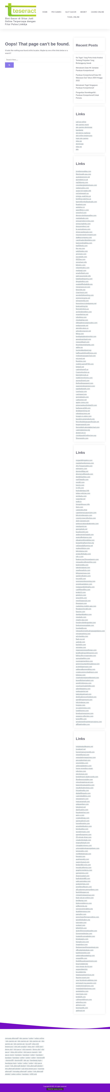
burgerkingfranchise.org (85, 543)
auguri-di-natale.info (83, 191)
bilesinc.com (80, 265)
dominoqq (79, 144)
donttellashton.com (83, 477)
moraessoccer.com (83, 287)
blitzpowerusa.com (83, 573)
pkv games (24, 1038)
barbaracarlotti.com (83, 408)
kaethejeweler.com (83, 953)
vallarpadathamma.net (84, 546)
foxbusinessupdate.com (85, 625)
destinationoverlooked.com (86, 697)
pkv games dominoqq (84, 127)
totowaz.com (80, 675)
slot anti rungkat (20, 1047)
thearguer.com (81, 603)
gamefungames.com (83, 834)
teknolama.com (81, 551)
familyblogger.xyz (82, 892)
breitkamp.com (81, 900)
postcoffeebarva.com (84, 537)
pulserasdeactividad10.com (86, 405)
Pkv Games (56, 12)
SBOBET (83, 12)
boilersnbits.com (82, 565)
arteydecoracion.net (83, 331)
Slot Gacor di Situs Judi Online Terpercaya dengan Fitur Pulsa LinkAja (20, 21)
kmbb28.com (81, 997)
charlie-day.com (82, 620)
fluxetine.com (81, 361)
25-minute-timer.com (83, 837)
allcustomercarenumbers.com (87, 889)
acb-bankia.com (82, 636)
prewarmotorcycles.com (85, 221)
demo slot (8, 1049)
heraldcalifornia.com (83, 867)
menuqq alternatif (11, 1038)
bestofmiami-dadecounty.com (87, 777)
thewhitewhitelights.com (85, 345)
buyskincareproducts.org (85, 419)
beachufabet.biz (82, 964)
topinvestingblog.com (84, 243)
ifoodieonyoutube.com (84, 779)
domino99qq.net (82, 471)
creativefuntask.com (83, 840)
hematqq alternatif (20, 1071)
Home (44, 12)
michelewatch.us (82, 193)
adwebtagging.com (83, 689)
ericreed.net (80, 358)
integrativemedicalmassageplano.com (90, 631)
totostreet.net (81, 807)
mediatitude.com (82, 218)
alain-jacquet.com (82, 521)
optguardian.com (82, 804)
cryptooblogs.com (82, 818)
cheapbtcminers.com (84, 845)
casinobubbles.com (83, 796)
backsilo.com (81, 645)
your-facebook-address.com (86, 980)
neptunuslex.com (82, 188)
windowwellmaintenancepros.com (89, 722)
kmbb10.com (81, 592)
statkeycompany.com (84, 237)
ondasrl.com (80, 925)
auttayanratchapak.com (85, 534)
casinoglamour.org (83, 430)
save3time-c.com (82, 210)
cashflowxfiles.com (83, 589)
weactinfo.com (81, 598)
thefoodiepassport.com (84, 383)
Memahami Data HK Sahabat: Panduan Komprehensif (87, 69)
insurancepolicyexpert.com (86, 235)
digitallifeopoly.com (83, 793)
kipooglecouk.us (82, 375)
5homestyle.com (82, 438)
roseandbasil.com (82, 342)
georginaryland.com (83, 339)
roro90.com (80, 482)
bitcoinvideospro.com (84, 515)
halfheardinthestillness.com (86, 353)
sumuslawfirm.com (83, 658)
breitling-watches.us (83, 199)
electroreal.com (82, 774)
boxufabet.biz (81, 972)
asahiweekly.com (82, 859)
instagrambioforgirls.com (85, 587)
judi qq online (81, 122)
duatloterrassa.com (83, 911)
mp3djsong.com (82, 182)
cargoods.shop (81, 510)
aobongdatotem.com (83, 766)
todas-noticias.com (83, 493)
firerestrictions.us (82, 309)
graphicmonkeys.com (84, 870)
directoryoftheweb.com (84, 474)
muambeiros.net (82, 314)
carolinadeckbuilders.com (85, 240)
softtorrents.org (81, 906)
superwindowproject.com (85, 386)
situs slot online (16, 1052)
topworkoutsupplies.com (85, 785)
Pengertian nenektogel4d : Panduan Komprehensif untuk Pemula (87, 95)
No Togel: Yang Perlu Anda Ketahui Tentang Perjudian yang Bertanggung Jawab (89, 60)
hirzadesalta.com (82, 790)
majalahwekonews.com (85, 463)
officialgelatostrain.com (84, 950)
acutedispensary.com (84, 667)
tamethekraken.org (83, 920)
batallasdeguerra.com (84, 279)
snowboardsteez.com (84, 584)
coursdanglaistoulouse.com (86, 185)
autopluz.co (80, 207)
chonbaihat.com (82, 320)
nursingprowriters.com (84, 661)
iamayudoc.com (82, 851)
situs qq (79, 141)
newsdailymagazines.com (86, 757)
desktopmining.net (83, 411)
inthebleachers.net (83, 413)
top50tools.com (81, 246)
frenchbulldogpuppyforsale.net (87, 422)
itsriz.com (79, 507)
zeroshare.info (81, 262)
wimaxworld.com (82, 301)
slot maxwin (26, 1049)
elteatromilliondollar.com (85, 540)
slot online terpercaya (84, 135)
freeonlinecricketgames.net (86, 303)
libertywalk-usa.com (83, 174)
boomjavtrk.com (82, 1008)
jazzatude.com (81, 257)
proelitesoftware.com (84, 887)
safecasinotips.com (83, 881)
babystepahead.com (83, 694)
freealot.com (80, 856)
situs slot (31, 1047)
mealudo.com (81, 617)
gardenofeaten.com (83, 576)
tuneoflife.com (81, 719)
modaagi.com (81, 270)
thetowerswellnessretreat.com (87, 947)
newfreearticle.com (83, 570)
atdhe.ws (79, 347)
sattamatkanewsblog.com (85, 669)
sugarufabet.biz (82, 969)
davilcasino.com (82, 810)
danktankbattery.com (84, 614)
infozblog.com (81, 317)
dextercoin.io (81, 433)
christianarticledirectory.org (86, 435)
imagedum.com (82, 944)
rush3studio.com (82, 479)
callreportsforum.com (84, 999)
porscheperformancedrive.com (87, 917)
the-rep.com (80, 248)
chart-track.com (81, 292)
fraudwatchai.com (82, 812)
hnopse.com (80, 705)
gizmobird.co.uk (82, 180)
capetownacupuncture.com (86, 513)
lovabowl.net (81, 749)
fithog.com (80, 334)
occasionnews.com (83, 708)
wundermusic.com (83, 832)
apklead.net (80, 1010)
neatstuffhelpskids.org (84, 284)
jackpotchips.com (82, 884)
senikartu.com (81, 496)
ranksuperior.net (82, 691)
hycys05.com (81, 579)
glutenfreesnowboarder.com (86, 931)
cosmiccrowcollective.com (86, 518)
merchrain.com (81, 994)
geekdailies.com (82, 991)
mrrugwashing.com (83, 634)
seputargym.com (82, 799)
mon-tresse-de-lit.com (84, 966)
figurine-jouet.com (82, 978)
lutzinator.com (81, 922)
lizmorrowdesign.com (84, 933)
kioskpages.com (82, 939)
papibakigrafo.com (83, 389)
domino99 (41, 1058)
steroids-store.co (82, 328)
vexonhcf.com (81, 213)
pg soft (28, 1044)
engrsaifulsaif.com (83, 843)
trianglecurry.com (82, 942)
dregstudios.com (82, 281)
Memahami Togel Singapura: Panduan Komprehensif (87, 86)
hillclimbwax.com (82, 702)
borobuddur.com (82, 829)
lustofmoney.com (82, 711)
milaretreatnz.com (82, 268)
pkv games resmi (82, 125)
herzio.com (80, 485)
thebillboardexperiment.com (86, 961)
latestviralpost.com (83, 567)
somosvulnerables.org (84, 909)
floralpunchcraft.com (83, 609)
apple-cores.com (82, 402)
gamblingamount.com (84, 700)
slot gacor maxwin (30, 1052)
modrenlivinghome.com (85, 986)
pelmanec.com (81, 468)
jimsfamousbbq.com (83, 171)
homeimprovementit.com (85, 752)
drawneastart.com (82, 876)
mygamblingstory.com (84, 460)
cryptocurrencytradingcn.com (87, 672)
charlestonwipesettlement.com (87, 678)
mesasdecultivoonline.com (86, 562)
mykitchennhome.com (84, 378)
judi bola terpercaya (29, 1069)
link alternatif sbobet (18, 1066)
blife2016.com (81, 928)
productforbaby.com (83, 554)
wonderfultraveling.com (85, 295)
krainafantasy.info (82, 491)
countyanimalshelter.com (85, 686)
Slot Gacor (70, 12)
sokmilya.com (81, 1002)
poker (31, 1038)
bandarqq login (36, 1060)
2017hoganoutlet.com (84, 466)
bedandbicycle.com (83, 865)
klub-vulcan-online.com (85, 898)
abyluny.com (80, 1005)
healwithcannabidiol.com (85, 936)
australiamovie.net (83, 177)
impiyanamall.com (83, 801)
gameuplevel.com (82, 821)
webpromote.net (82, 325)
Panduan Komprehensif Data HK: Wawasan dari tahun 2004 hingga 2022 (89, 77)
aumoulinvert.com (82, 380)
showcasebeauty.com (84, 232)
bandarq (18, 1055)
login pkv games (82, 138)
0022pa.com (80, 259)
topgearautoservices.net (85, 975)
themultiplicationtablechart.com (87, 427)
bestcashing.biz (82, 306)
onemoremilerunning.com (85, 581)
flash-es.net (80, 639)
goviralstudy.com (82, 397)
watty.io (79, 501)
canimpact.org (81, 394)
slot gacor (17, 1049)
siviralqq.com (81, 647)
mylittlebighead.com (83, 854)
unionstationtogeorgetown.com (87, 848)
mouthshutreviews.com (84, 788)
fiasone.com (80, 612)
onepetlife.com (81, 958)
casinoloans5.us (82, 369)
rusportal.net (80, 499)
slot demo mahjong (83, 133)
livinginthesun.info (83, 504)
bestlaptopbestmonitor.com (86, 336)
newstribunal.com (82, 755)
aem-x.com (80, 815)
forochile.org (80, 290)
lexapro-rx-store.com (83, 416)
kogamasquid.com (83, 424)
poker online (39, 1038)
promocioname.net (83, 298)
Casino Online (97, 12)
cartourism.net (81, 400)
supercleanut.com (82, 862)
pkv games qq (11, 1041)
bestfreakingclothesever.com (87, 653)
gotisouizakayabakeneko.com (87, 524)
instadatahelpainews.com (85, 988)
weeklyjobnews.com (83, 683)
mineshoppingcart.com (84, 782)
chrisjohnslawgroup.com (85, 895)
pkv (77, 149)
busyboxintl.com (82, 532)
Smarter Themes (58, 1089)
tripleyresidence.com (84, 903)
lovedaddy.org (81, 628)
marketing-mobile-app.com (86, 606)
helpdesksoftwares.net (84, 746)
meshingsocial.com (83, 601)
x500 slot (39, 1047)
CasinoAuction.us (82, 372)
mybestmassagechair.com (86, 356)
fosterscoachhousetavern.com (87, 559)
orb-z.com (79, 557)
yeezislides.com (82, 763)
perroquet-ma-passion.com (86, 983)
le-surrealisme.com (83, 229)
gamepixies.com (82, 873)
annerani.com (81, 254)
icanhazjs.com (81, 391)
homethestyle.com (83, 823)
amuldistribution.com (84, 826)
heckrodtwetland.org (83, 350)
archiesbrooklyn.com (84, 312)
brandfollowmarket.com (85, 680)
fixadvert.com (81, 204)
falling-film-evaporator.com (86, 655)
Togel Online (73, 17)
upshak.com (80, 642)
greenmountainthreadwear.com (87, 664)
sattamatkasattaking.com (85, 955)
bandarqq (79, 130)
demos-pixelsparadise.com (86, 215)
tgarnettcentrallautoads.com (86, 202)
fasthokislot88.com (83, 878)
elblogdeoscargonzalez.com (86, 323)
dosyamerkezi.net (82, 226)
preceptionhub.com (83, 760)
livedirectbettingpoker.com (86, 622)
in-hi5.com (80, 488)
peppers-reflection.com (84, 716)
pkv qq (26, 1060)
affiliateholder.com (83, 724)
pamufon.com (81, 914)
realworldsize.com (83, 548)
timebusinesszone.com (84, 713)
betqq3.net (80, 367)
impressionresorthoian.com (86, 650)
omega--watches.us (83, 196)
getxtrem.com (81, 595)
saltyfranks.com (82, 251)
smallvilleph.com (82, 273)
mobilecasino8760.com (85, 364)
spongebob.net (81, 529)
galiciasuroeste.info (83, 276)
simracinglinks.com (83, 224)
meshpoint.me (81, 526)
